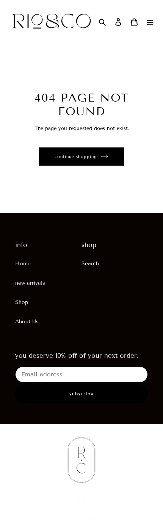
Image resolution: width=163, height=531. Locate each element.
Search (90, 263)
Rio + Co (90, 519)
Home (23, 263)
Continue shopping (76, 156)
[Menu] (150, 22)
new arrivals (30, 283)
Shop (21, 302)
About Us (27, 321)
